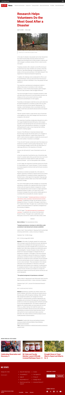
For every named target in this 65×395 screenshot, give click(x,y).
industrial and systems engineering (39, 325)
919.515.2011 (4, 375)
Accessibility (21, 392)
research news (20, 327)
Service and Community (44, 5)
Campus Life (28, 5)
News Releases (39, 322)
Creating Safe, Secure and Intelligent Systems (33, 320)
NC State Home (5, 1)
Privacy (26, 392)
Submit (60, 376)
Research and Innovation (20, 5)
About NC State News (59, 5)
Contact (35, 371)
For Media (52, 5)
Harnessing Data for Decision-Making (26, 322)
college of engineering (25, 325)
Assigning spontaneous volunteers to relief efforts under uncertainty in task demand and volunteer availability (31, 198)
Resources (31, 392)
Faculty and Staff (35, 5)
